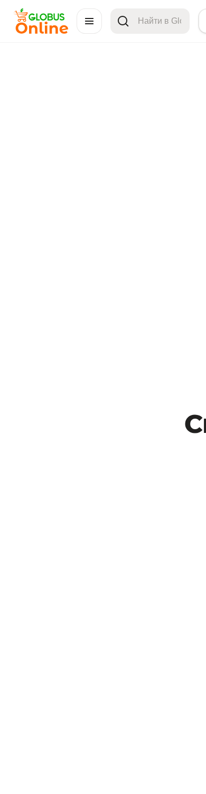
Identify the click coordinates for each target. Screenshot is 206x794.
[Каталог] (89, 21)
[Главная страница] (40, 30)
